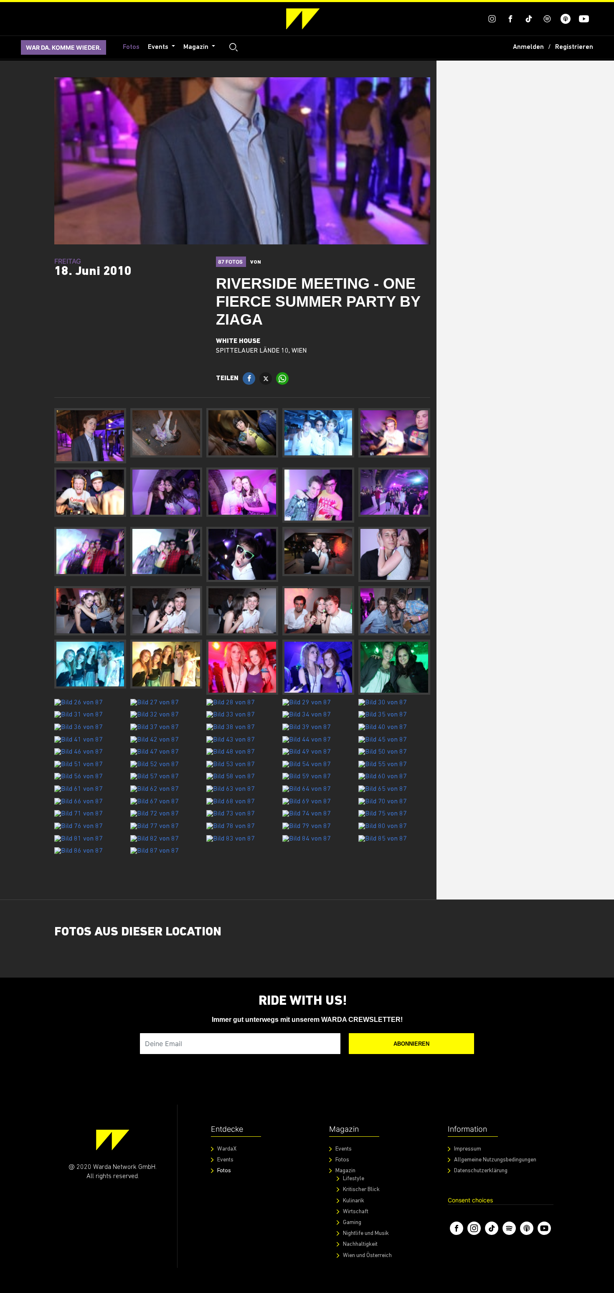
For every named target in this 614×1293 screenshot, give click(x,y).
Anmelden (528, 47)
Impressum (467, 1149)
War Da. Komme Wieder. (63, 47)
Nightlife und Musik (366, 1233)
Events (159, 47)
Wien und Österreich (367, 1255)
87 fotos (231, 262)
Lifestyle (353, 1179)
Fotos (131, 47)
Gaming (352, 1222)
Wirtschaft (355, 1212)
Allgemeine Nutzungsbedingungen (495, 1160)
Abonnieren (411, 1044)
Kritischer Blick (361, 1189)
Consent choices (470, 1200)
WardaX (226, 1149)
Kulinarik (353, 1201)
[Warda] (112, 1140)
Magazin (196, 47)
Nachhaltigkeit (360, 1244)
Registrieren (574, 47)
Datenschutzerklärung (480, 1171)
